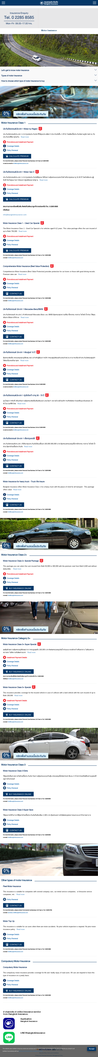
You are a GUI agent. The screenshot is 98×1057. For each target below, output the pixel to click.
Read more (25, 137)
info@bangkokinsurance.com (20, 163)
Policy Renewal (12, 150)
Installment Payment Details (17, 657)
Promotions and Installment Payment (20, 142)
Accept (91, 1048)
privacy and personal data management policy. (31, 1051)
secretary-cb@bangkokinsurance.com (18, 912)
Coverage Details (13, 146)
